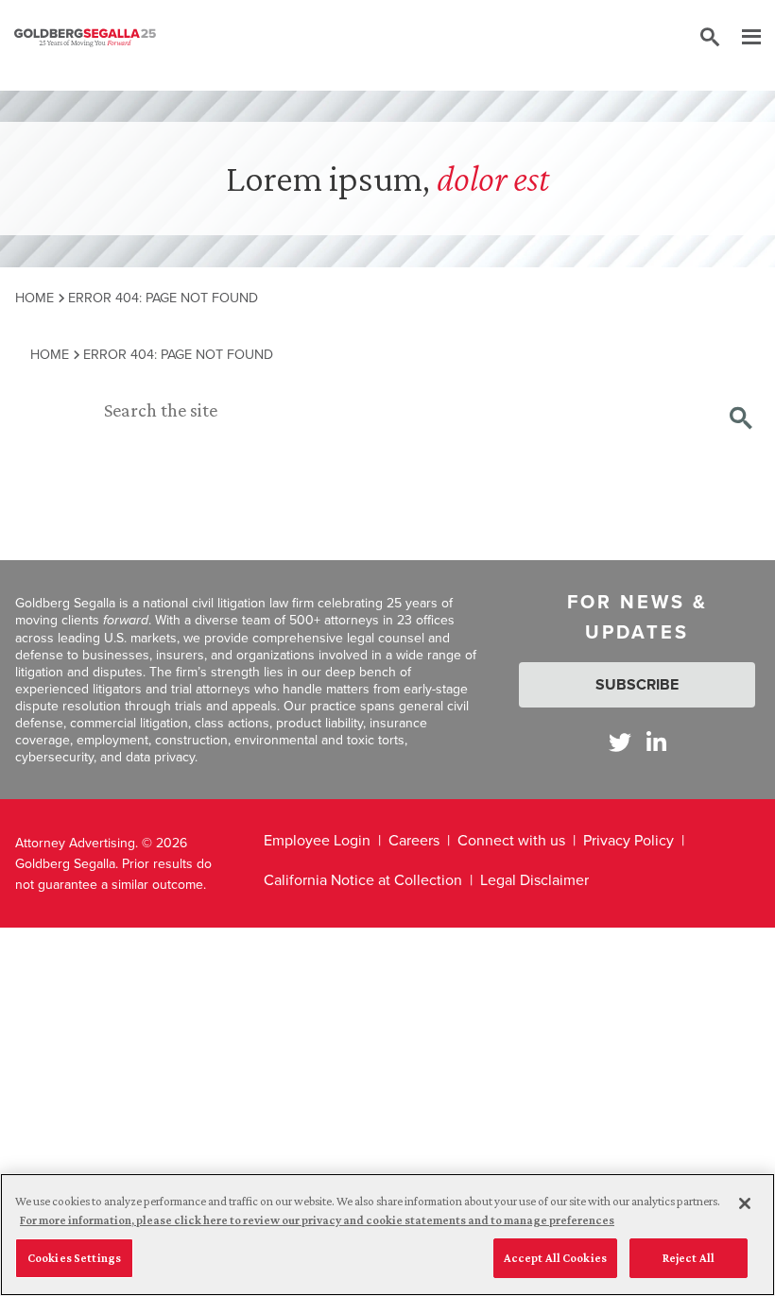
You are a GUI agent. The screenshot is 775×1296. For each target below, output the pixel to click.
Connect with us (511, 839)
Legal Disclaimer (534, 879)
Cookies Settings (74, 1258)
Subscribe (637, 684)
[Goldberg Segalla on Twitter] (620, 742)
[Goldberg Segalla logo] (85, 38)
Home (34, 297)
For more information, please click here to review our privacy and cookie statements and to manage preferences (317, 1220)
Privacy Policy (628, 839)
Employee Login (317, 839)
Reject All (689, 1258)
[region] (387, 1234)
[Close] (745, 1203)
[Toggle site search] (709, 37)
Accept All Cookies (555, 1258)
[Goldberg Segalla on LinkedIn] (656, 742)
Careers (413, 839)
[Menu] (742, 37)
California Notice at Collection (363, 879)
